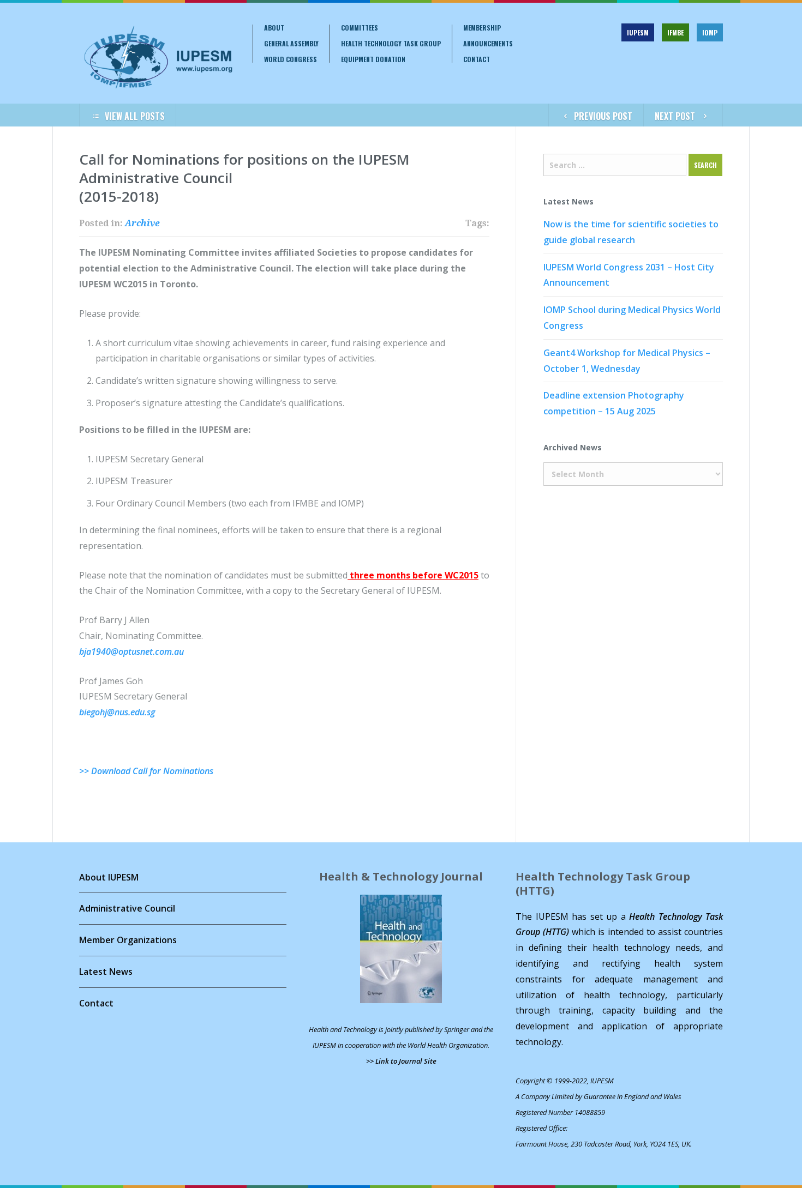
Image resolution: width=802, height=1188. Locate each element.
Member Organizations (128, 940)
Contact (476, 59)
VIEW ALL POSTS (135, 116)
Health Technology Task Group (391, 43)
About (274, 28)
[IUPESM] (157, 57)
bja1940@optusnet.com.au (131, 652)
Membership (482, 28)
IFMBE (675, 32)
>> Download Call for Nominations (146, 771)
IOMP (709, 32)
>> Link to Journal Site (401, 1061)
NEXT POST (675, 116)
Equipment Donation (373, 59)
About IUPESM (109, 877)
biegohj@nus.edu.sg (117, 712)
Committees (359, 28)
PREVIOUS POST (603, 116)
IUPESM (638, 32)
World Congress (290, 59)
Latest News (106, 972)
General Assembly (291, 43)
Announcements (488, 43)
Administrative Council (127, 908)
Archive (142, 223)
